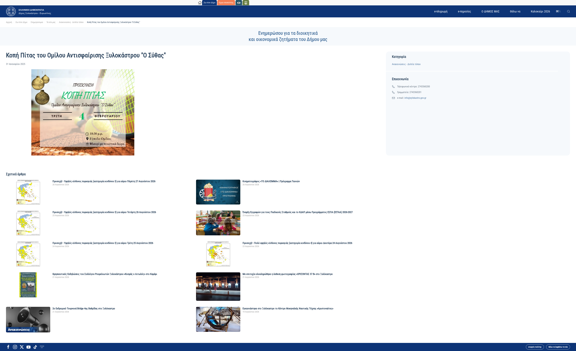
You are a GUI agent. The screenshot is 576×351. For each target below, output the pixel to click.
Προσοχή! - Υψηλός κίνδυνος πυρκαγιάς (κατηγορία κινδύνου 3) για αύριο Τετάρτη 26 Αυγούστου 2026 (104, 212)
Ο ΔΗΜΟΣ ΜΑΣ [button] (491, 11)
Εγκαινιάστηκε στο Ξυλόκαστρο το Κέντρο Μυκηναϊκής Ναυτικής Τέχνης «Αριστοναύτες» (288, 308)
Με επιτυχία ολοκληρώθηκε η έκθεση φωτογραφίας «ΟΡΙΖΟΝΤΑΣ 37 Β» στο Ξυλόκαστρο (288, 274)
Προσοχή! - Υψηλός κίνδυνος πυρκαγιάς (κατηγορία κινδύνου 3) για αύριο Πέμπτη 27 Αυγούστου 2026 (103, 181)
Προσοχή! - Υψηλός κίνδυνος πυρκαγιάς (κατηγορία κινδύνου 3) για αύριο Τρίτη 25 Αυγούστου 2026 (102, 242)
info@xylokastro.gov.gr (415, 97)
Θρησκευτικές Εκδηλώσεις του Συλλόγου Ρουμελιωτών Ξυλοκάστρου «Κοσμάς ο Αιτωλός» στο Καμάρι (104, 274)
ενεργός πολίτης (535, 347)
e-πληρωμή (440, 11)
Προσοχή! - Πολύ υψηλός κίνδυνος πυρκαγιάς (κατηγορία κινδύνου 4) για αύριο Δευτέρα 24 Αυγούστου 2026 (297, 242)
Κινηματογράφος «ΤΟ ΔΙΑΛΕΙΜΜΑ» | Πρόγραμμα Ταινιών (271, 181)
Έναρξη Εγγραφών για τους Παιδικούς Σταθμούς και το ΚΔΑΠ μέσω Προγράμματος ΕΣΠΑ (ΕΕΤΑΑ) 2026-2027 (298, 212)
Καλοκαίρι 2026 (540, 11)
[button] (568, 11)
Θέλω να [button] (515, 11)
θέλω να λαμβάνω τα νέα (558, 347)
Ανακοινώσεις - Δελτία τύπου (406, 64)
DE (557, 11)
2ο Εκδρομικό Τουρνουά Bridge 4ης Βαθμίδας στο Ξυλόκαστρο (83, 308)
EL (560, 11)
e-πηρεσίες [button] (464, 11)
